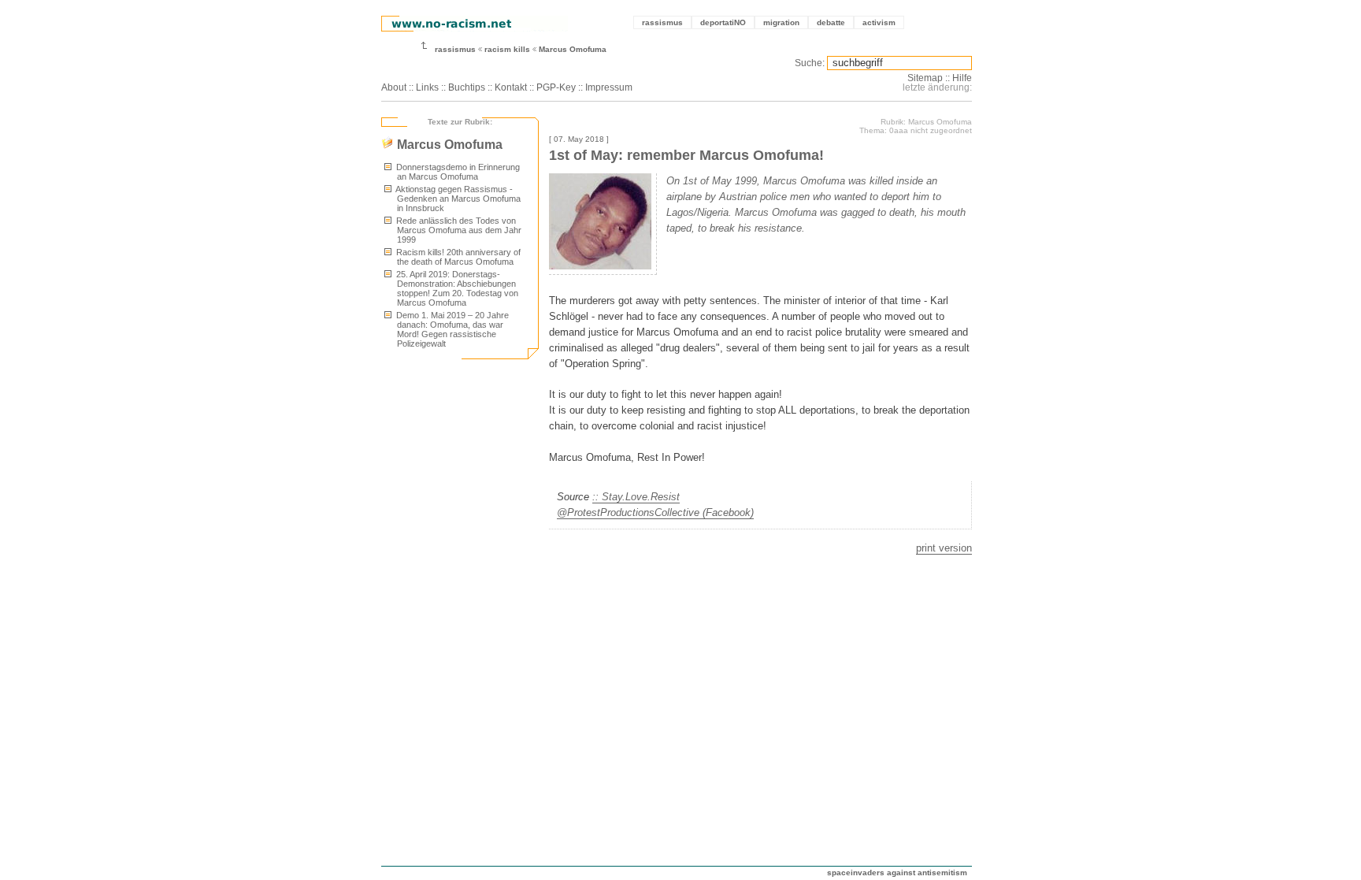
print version (944, 548)
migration (781, 22)
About (393, 87)
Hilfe (962, 78)
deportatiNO (723, 22)
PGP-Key (556, 87)
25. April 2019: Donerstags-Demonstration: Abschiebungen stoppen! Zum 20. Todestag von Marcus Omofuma (456, 288)
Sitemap (925, 78)
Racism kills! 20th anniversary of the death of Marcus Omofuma (457, 256)
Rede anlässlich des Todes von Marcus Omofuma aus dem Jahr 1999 (457, 230)
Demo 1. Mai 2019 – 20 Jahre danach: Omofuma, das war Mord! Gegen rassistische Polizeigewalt (451, 329)
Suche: (810, 63)
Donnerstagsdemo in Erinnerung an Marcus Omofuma (457, 171)
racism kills (507, 49)
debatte (831, 22)
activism (879, 22)
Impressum (608, 87)
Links (427, 87)
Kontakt (511, 87)
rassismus (662, 22)
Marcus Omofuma (572, 49)
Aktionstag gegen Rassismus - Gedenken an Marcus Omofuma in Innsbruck (457, 198)
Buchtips (466, 87)
